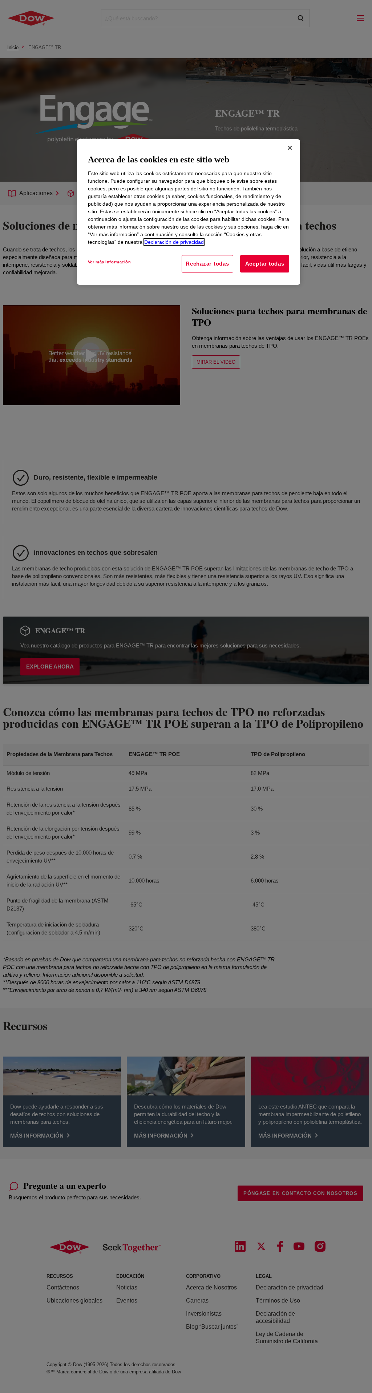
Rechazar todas (207, 264)
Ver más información (109, 262)
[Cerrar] (290, 148)
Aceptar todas (264, 264)
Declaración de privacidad (174, 242)
